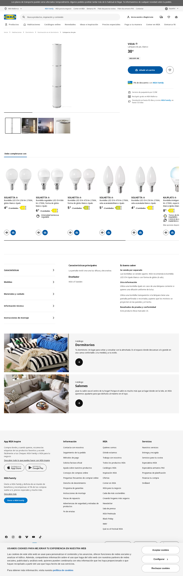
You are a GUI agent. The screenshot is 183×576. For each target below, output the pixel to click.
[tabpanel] (124, 291)
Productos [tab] (14, 24)
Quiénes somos (109, 447)
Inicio (6, 32)
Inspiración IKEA (110, 473)
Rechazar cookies (161, 568)
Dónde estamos (110, 452)
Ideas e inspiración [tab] (89, 24)
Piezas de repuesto (71, 498)
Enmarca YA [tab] (170, 24)
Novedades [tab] (70, 24)
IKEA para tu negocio (63, 9)
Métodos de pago (71, 457)
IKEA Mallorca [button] (13, 9)
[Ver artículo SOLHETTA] (18, 179)
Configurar (159, 559)
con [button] (148, 82)
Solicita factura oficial (72, 462)
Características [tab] (11, 270)
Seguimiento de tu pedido (74, 452)
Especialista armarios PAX (153, 468)
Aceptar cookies (160, 550)
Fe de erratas (69, 511)
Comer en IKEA (79, 9)
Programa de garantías (73, 488)
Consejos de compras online (75, 473)
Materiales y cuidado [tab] (14, 294)
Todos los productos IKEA (114, 462)
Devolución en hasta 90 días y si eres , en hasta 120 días (152, 101)
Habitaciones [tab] (33, 24)
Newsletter (108, 503)
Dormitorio (30, 32)
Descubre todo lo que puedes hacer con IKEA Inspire (27, 460)
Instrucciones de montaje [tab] (16, 317)
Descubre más (10, 494)
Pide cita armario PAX (126, 9)
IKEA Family (49, 9)
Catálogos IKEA (109, 468)
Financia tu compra (150, 478)
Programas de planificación (154, 473)
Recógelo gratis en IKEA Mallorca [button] (144, 96)
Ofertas (106, 478)
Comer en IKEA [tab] (153, 24)
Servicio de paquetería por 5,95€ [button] (144, 92)
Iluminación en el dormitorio (48, 32)
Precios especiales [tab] (111, 24)
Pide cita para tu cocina (106, 9)
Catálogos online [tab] (52, 24)
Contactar (139, 9)
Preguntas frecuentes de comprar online (80, 478)
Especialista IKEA (149, 462)
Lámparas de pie (69, 32)
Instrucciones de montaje (74, 493)
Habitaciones (17, 32)
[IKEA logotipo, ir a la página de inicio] (10, 17)
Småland (146, 483)
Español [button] (172, 8)
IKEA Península (109, 513)
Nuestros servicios (150, 447)
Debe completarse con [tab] (15, 153)
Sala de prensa (109, 508)
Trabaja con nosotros (112, 457)
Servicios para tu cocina (152, 457)
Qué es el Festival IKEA (113, 529)
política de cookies (63, 570)
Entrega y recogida (150, 452)
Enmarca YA (91, 9)
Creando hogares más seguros (116, 498)
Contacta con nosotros (73, 447)
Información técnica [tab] (14, 306)
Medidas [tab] (8, 282)
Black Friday (108, 518)
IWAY (105, 523)
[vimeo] (26, 537)
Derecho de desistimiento (74, 483)
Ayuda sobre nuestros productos (77, 468)
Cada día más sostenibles (114, 493)
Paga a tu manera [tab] (133, 24)
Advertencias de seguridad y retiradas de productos (81, 505)
